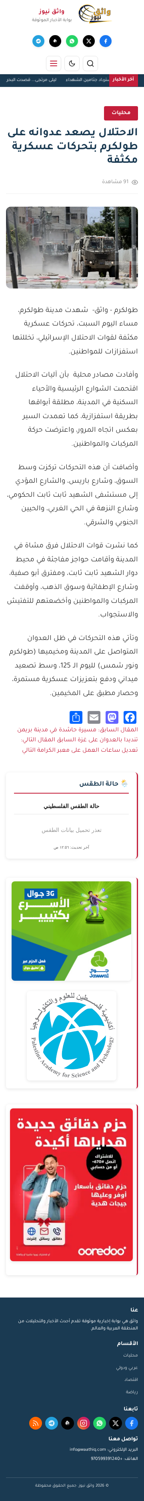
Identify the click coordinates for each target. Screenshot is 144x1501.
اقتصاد (131, 1380)
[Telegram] (38, 41)
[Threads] (55, 41)
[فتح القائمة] (53, 63)
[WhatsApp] (72, 41)
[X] (89, 41)
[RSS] (35, 1423)
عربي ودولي (127, 1368)
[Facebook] (106, 41)
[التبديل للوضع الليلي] (72, 63)
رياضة (132, 1392)
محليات (130, 1355)
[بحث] (90, 63)
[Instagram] (83, 1423)
